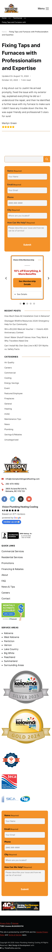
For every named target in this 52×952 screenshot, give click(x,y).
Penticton (9, 641)
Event (7, 388)
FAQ (4, 581)
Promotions (8, 563)
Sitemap (15, 923)
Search (47, 159)
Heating (8, 409)
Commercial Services (13, 551)
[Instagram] (21, 499)
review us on (10, 521)
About (5, 575)
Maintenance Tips (12, 419)
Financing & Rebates (12, 569)
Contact (6, 598)
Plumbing (8, 429)
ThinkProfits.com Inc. (13, 948)
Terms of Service (15, 935)
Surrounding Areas (14, 665)
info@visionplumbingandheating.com (23, 479)
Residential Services (12, 557)
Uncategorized (11, 440)
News (7, 424)
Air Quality (9, 362)
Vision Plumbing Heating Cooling (20, 506)
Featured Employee (13, 393)
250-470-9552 (12, 484)
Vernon (8, 645)
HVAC (7, 414)
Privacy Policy (5, 923)
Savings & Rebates (13, 434)
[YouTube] (29, 499)
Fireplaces (9, 398)
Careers (8, 367)
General (8, 404)
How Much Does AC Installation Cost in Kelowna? (27, 316)
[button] (6, 278)
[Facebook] (4, 499)
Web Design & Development (19, 945)
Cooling (7, 378)
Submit (27, 244)
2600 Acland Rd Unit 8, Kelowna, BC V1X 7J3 (16, 489)
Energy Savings (11, 383)
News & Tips (8, 586)
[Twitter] (12, 499)
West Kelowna (11, 637)
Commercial (10, 373)
